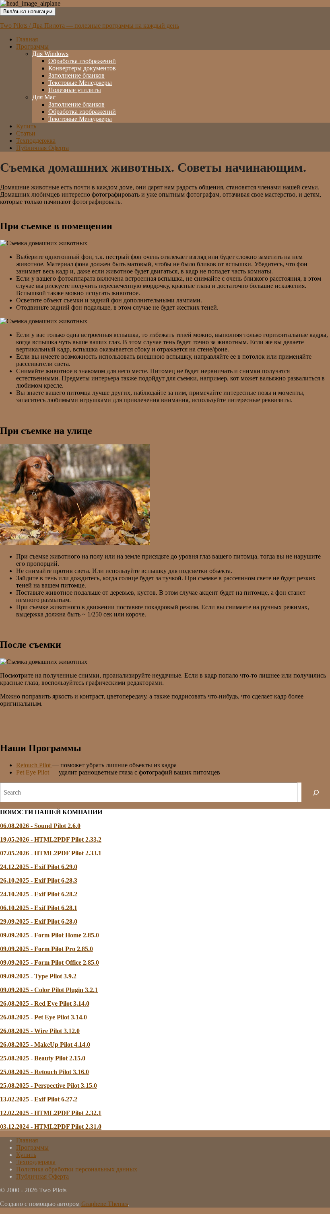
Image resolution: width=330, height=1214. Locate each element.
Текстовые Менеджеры (80, 82)
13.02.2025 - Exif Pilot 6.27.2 (38, 1099)
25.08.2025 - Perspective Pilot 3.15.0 (48, 1085)
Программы (32, 46)
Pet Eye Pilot (33, 772)
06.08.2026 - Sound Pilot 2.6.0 (40, 825)
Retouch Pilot (34, 765)
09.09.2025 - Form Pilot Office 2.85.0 (49, 962)
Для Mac (44, 97)
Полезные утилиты (74, 89)
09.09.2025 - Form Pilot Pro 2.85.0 (46, 948)
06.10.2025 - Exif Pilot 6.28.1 (38, 907)
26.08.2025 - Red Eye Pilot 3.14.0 (44, 1003)
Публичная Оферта (42, 147)
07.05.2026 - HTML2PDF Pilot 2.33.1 (50, 853)
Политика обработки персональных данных (76, 1169)
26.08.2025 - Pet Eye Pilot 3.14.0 (43, 1017)
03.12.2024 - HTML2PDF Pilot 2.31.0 (50, 1126)
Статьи (25, 133)
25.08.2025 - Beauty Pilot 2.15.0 (42, 1058)
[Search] (315, 792)
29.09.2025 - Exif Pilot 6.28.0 (38, 921)
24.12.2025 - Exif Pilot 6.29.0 (38, 866)
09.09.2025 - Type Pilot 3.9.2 (38, 976)
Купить (26, 126)
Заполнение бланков (76, 75)
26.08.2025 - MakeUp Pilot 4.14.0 (45, 1044)
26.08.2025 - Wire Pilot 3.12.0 (40, 1030)
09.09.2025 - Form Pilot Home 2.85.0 (49, 935)
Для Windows (50, 53)
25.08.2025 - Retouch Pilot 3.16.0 (44, 1071)
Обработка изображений (82, 61)
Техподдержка (36, 140)
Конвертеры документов (82, 68)
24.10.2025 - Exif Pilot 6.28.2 (38, 894)
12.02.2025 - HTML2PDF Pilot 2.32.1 (50, 1112)
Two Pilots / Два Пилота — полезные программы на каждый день (89, 25)
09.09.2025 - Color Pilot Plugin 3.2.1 (49, 989)
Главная (27, 39)
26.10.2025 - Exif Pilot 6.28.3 (38, 880)
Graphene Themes (104, 1203)
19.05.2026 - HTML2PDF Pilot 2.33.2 (50, 839)
